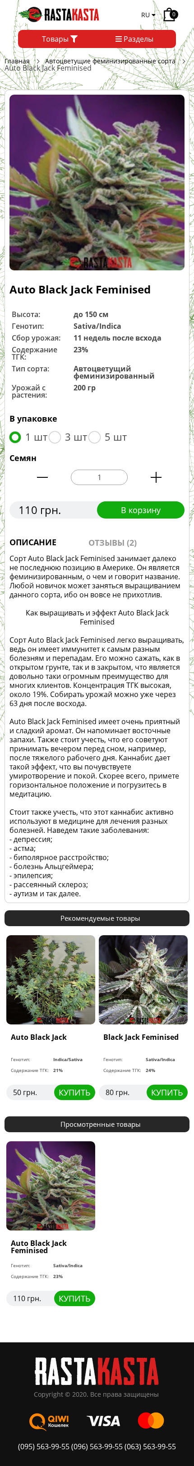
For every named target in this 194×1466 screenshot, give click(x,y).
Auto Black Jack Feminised (39, 1246)
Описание (32, 542)
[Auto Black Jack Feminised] (97, 182)
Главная (17, 61)
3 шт (76, 437)
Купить (75, 1092)
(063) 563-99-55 (150, 1447)
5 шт (116, 437)
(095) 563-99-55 (44, 1447)
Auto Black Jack (39, 1037)
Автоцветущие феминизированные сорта (110, 61)
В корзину (141, 510)
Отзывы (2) (112, 542)
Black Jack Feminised (141, 1037)
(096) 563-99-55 (97, 1447)
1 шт (36, 437)
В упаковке (33, 418)
